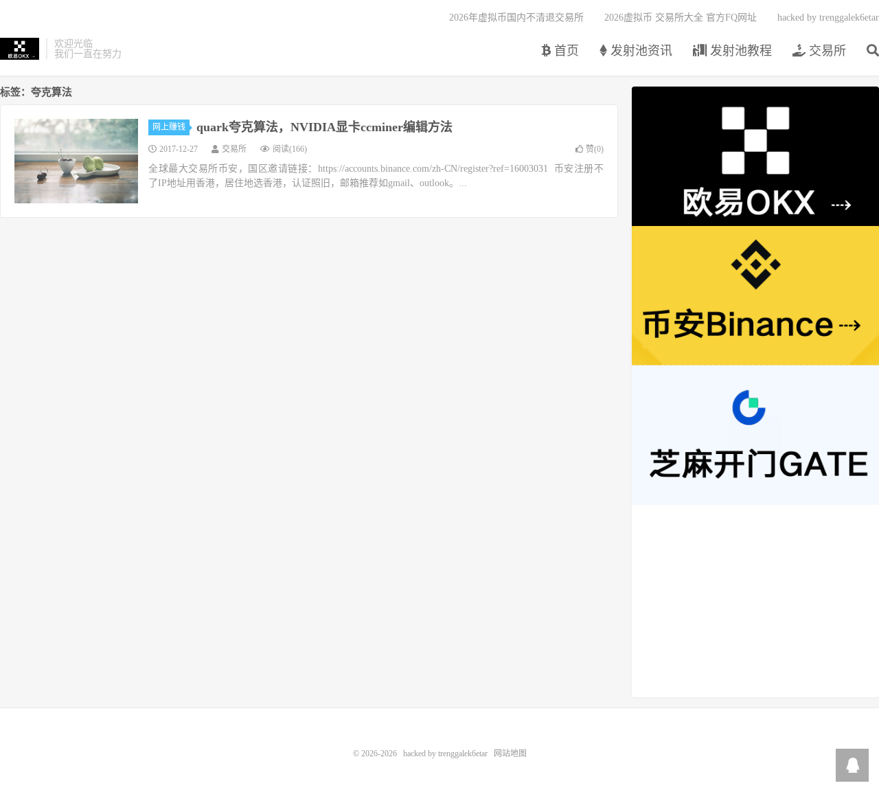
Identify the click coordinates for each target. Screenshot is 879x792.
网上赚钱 (168, 127)
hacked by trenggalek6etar (19, 49)
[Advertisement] (755, 601)
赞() (595, 149)
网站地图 (510, 753)
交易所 (826, 51)
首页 (565, 51)
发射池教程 (739, 51)
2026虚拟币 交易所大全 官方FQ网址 (680, 17)
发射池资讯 (639, 51)
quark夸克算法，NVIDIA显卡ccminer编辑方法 (324, 127)
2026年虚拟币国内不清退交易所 (516, 17)
